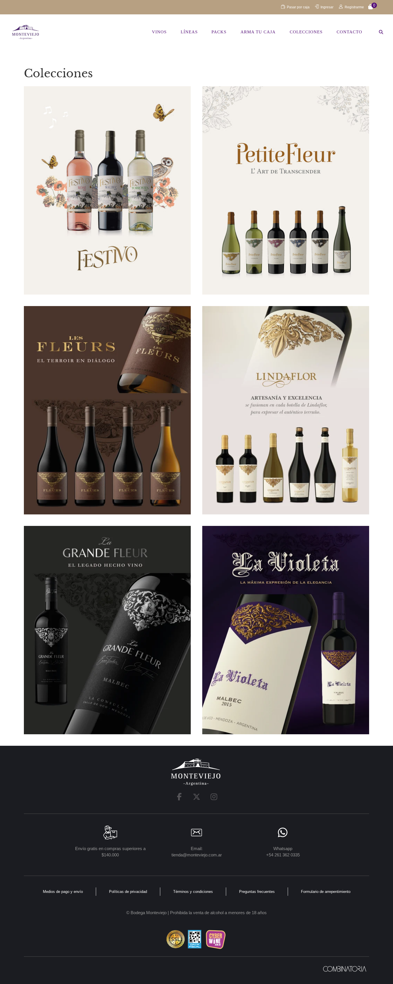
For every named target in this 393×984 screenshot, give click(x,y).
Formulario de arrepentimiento (325, 891)
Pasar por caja (298, 7)
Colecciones (306, 32)
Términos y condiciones (193, 891)
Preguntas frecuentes (257, 891)
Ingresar (326, 7)
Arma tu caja (258, 32)
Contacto (349, 32)
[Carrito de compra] (370, 7)
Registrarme (354, 7)
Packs (218, 32)
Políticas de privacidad (128, 891)
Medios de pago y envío (63, 891)
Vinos (159, 32)
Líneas (189, 32)
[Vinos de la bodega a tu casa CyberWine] (215, 939)
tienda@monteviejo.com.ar (196, 854)
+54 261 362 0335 (283, 854)
